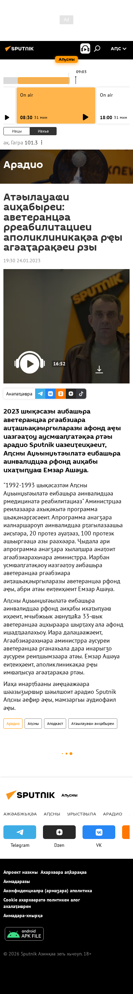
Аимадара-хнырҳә (23, 915)
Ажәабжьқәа (20, 814)
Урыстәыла (81, 814)
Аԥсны (33, 723)
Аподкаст (55, 723)
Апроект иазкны (20, 872)
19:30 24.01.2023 (22, 260)
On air (26, 95)
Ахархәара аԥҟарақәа (64, 872)
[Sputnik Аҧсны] (20, 51)
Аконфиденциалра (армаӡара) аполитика (47, 890)
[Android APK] (24, 934)
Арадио (12, 723)
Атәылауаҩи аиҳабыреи (92, 723)
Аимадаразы (16, 881)
